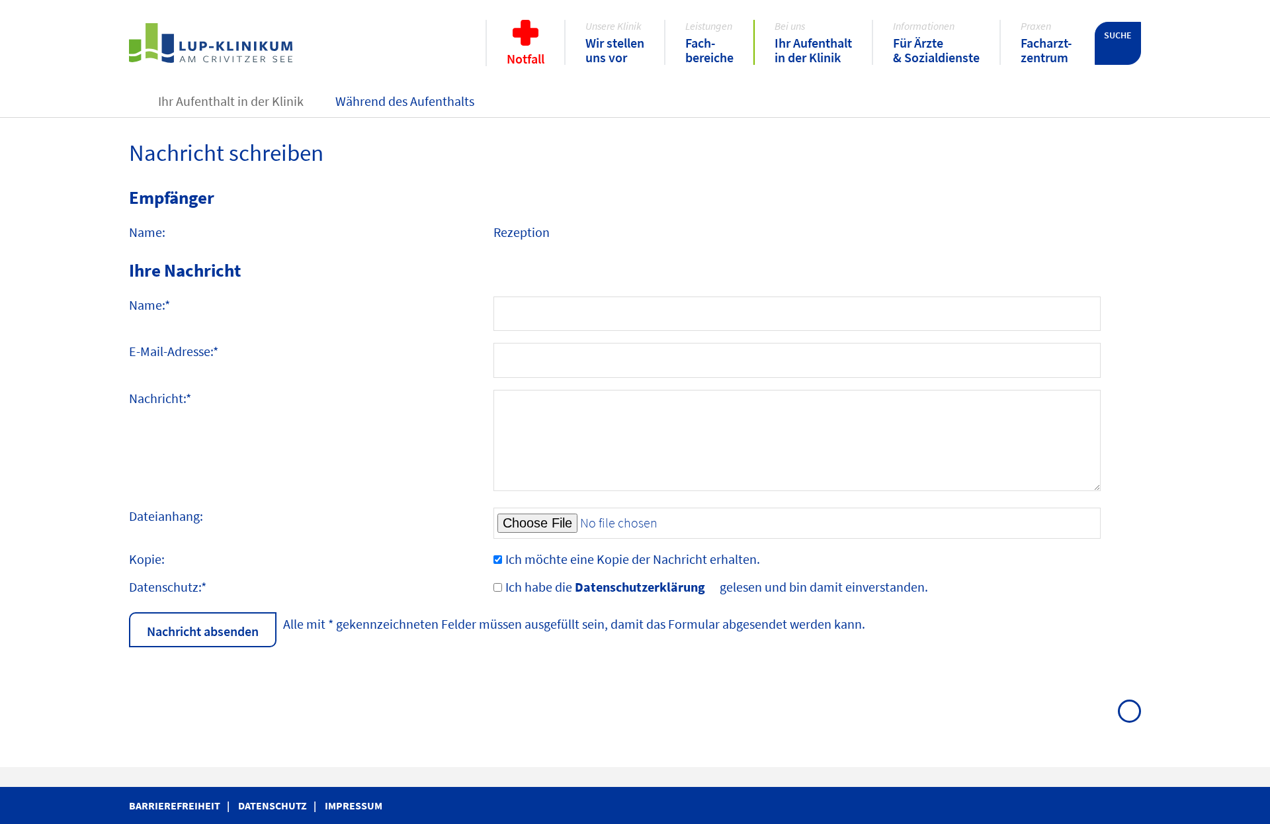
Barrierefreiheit (174, 805)
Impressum (353, 805)
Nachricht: (160, 398)
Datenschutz (272, 805)
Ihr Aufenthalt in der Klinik (813, 49)
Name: (149, 305)
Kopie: (147, 559)
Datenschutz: (167, 586)
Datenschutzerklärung (640, 586)
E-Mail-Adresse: (173, 351)
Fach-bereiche (709, 49)
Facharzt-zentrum (1046, 49)
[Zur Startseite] (230, 43)
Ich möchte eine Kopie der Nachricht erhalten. (632, 559)
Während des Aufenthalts (404, 101)
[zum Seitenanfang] (1129, 711)
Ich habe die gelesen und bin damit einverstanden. (716, 586)
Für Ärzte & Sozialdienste (936, 49)
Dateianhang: (166, 516)
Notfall (525, 58)
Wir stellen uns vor (614, 49)
